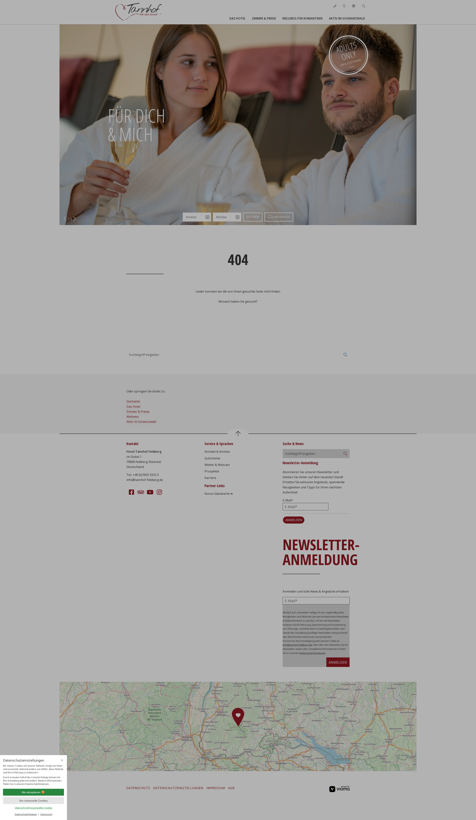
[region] (33, 775)
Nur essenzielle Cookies (33, 800)
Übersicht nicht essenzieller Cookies (33, 807)
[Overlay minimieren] (62, 760)
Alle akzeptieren (31, 792)
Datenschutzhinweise (26, 814)
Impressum (46, 814)
